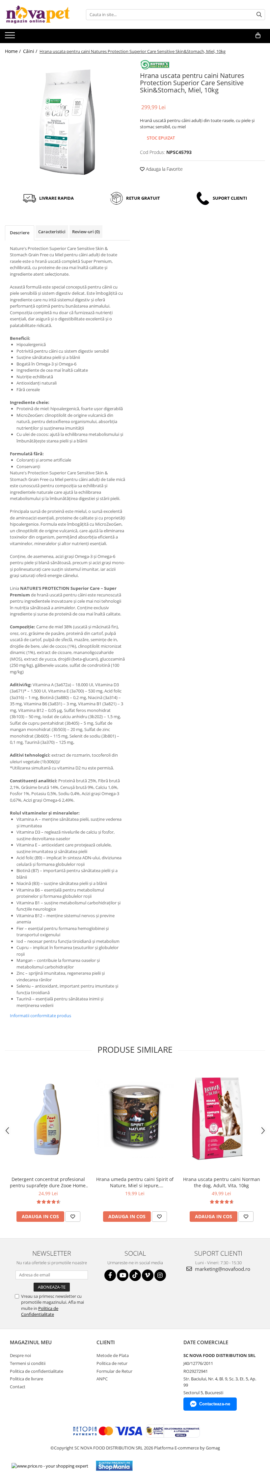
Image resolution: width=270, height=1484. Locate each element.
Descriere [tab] (19, 233)
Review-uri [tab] (86, 232)
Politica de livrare (26, 1379)
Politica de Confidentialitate (39, 1311)
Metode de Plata (112, 1355)
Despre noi (20, 1355)
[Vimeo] (147, 1275)
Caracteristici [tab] (52, 232)
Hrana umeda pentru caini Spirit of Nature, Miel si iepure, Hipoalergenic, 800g (135, 1182)
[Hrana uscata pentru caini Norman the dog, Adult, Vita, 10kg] (221, 1119)
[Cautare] (259, 14)
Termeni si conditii (27, 1363)
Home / (13, 51)
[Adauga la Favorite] (72, 1216)
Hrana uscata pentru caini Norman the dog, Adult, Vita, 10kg (221, 1182)
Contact (17, 1387)
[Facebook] (110, 1275)
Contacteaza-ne (214, 1403)
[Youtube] (122, 1275)
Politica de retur (111, 1363)
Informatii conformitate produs (40, 1016)
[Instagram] (160, 1275)
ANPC (102, 1379)
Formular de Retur (114, 1371)
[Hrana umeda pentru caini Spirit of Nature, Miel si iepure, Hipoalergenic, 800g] (135, 1119)
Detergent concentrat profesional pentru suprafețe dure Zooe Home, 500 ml (48, 1182)
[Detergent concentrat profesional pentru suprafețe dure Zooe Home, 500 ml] (48, 1119)
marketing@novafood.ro (222, 1269)
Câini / (31, 51)
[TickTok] (135, 1275)
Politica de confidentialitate (36, 1371)
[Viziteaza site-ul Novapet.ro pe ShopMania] (114, 1466)
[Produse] (10, 37)
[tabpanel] (67, 122)
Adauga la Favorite (164, 169)
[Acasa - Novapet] (38, 14)
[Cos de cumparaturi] (258, 35)
